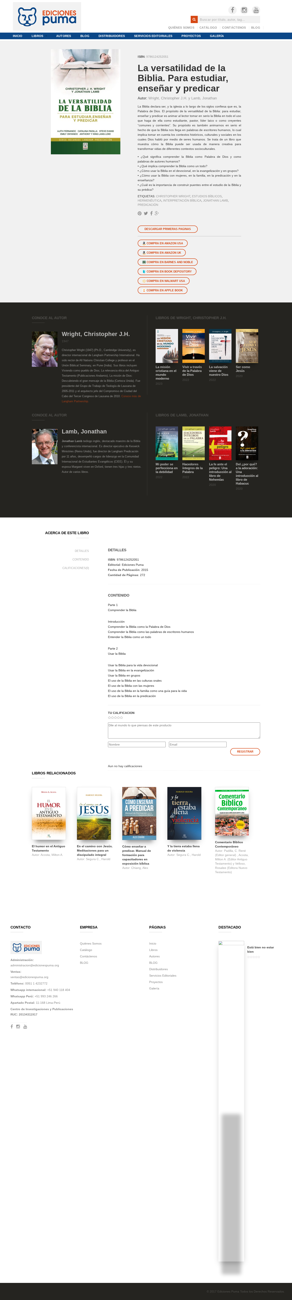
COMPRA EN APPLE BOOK (164, 290)
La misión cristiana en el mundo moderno (166, 372)
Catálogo (208, 27)
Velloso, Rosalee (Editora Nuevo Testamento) (231, 868)
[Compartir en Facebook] (151, 213)
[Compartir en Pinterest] (140, 213)
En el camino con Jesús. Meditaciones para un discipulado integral (95, 850)
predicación (148, 204)
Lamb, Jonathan (204, 98)
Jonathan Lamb (215, 200)
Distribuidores (112, 35)
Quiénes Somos (181, 27)
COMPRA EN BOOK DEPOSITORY (169, 271)
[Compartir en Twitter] (146, 213)
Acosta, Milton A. (52, 854)
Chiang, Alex (139, 868)
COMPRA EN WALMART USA (165, 281)
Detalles (82, 551)
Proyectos (191, 35)
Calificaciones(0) (75, 568)
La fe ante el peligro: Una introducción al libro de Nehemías (220, 471)
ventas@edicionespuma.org (29, 977)
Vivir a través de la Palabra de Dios (192, 370)
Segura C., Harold (98, 859)
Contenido (80, 559)
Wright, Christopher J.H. (168, 98)
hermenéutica (149, 200)
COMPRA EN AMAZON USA (164, 243)
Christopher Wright (173, 196)
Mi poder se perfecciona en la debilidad (167, 468)
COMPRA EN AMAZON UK (163, 252)
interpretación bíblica (182, 200)
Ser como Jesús (243, 369)
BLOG (255, 27)
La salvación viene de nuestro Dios (218, 370)
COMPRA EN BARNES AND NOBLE (169, 262)
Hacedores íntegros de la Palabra (192, 468)
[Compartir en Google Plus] (157, 213)
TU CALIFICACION (121, 713)
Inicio (17, 35)
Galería (217, 35)
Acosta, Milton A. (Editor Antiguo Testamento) (232, 859)
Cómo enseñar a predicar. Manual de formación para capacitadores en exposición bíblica (136, 855)
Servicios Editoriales (153, 35)
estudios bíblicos (207, 196)
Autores (63, 35)
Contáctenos (234, 27)
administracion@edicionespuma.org (34, 965)
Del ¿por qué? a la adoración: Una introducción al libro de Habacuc (247, 473)
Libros (37, 35)
